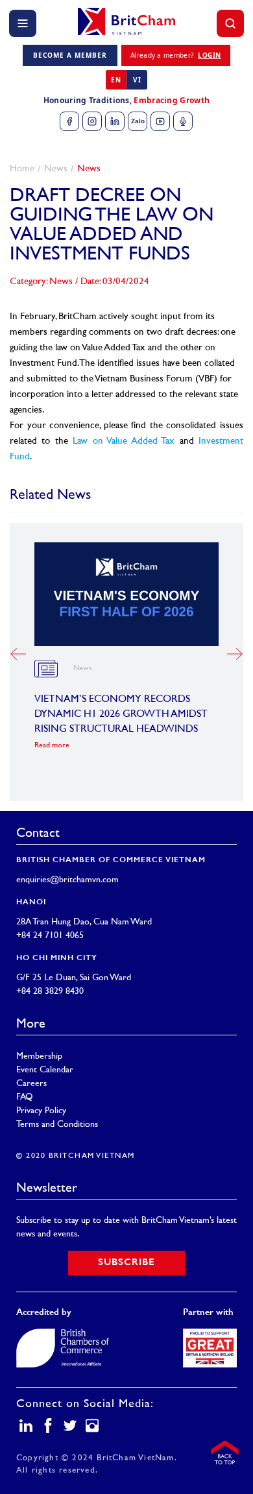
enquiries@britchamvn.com (67, 880)
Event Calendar (44, 1070)
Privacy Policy (41, 1111)
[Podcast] (183, 121)
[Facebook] (69, 121)
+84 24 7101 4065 (50, 936)
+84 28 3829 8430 (50, 991)
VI (137, 79)
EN (116, 79)
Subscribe (126, 1263)
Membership (39, 1056)
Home (22, 169)
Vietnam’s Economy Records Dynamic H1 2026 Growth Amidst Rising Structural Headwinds (121, 714)
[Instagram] (92, 121)
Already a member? (175, 55)
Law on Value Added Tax (124, 441)
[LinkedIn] (115, 121)
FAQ (24, 1097)
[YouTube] (160, 121)
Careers (31, 1083)
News (55, 169)
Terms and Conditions (57, 1124)
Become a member (70, 55)
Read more (51, 745)
